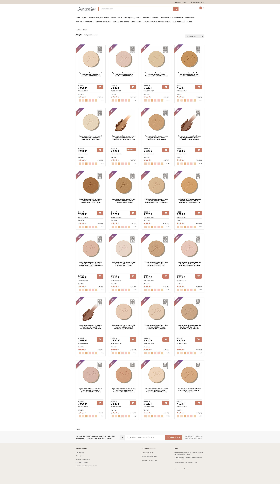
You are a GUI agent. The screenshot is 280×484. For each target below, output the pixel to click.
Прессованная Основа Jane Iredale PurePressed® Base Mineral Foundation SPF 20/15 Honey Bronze (90, 264)
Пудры (84, 18)
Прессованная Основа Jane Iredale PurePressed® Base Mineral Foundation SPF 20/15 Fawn (123, 200)
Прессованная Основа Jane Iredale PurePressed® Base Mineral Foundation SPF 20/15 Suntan (90, 390)
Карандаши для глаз (132, 18)
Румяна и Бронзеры (121, 21)
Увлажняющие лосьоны (99, 18)
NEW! (78, 18)
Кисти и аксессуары (151, 18)
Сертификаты (80, 456)
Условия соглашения (83, 459)
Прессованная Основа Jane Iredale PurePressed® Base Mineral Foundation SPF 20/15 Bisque (90, 137)
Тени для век (136, 21)
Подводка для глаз (103, 21)
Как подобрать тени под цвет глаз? (185, 462)
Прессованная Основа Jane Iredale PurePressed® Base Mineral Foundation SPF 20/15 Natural (123, 327)
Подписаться (173, 437)
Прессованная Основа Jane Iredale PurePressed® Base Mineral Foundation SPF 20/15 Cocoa (189, 137)
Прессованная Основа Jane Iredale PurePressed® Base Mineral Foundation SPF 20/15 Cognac (90, 200)
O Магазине (80, 452)
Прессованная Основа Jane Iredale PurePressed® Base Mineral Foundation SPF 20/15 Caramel (156, 137)
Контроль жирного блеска (172, 18)
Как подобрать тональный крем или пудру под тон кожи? (188, 458)
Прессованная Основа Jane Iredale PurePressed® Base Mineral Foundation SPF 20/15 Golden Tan (189, 200)
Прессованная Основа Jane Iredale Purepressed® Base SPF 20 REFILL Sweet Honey (189, 390)
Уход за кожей (179, 21)
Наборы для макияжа (84, 21)
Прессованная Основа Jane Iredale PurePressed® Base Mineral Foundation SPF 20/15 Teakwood (123, 390)
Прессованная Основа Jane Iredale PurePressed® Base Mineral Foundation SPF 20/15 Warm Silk (156, 390)
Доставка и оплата (82, 462)
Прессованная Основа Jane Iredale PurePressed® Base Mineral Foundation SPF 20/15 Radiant (156, 327)
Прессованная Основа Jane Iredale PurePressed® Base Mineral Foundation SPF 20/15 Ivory (123, 264)
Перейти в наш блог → (181, 469)
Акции (189, 21)
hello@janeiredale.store (149, 456)
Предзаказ (131, 149)
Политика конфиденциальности (86, 466)
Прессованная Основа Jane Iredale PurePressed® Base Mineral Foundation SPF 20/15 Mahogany (90, 327)
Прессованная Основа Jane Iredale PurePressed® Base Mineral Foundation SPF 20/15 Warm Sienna (156, 74)
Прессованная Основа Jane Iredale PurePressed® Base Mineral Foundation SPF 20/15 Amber (90, 74)
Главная (78, 29)
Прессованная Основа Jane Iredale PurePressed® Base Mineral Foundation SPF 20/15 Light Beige (189, 264)
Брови (113, 18)
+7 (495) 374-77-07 (147, 452)
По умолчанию (191, 36)
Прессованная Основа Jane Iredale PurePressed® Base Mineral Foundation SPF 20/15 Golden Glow (156, 200)
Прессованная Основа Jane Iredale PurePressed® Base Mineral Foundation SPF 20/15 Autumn (189, 74)
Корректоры (190, 18)
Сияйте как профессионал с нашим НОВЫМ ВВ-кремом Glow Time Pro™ (188, 453)
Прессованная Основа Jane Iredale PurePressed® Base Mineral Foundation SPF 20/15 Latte (156, 264)
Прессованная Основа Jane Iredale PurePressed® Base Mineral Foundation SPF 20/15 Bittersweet (123, 137)
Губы (120, 18)
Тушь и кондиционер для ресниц (157, 21)
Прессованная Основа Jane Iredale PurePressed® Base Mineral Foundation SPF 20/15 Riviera (189, 327)
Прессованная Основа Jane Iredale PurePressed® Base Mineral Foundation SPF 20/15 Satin (123, 74)
